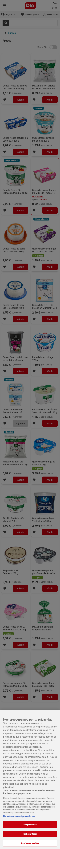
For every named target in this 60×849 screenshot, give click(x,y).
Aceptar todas (30, 824)
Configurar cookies (30, 842)
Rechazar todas (30, 833)
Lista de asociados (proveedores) (19, 816)
